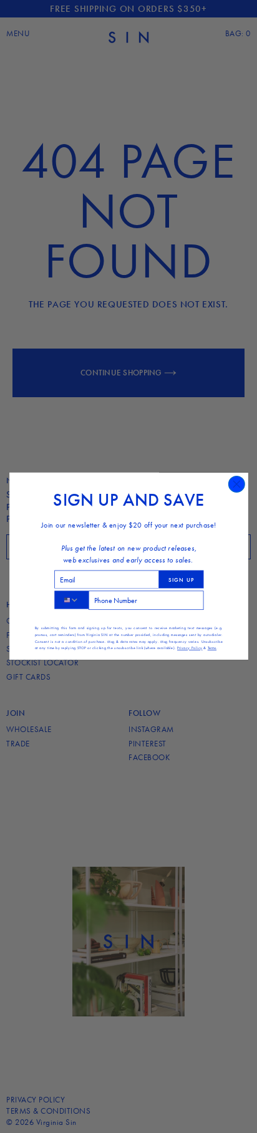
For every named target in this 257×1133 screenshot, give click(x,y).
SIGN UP (181, 580)
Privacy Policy (189, 648)
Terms (211, 648)
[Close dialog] (236, 484)
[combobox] (71, 600)
